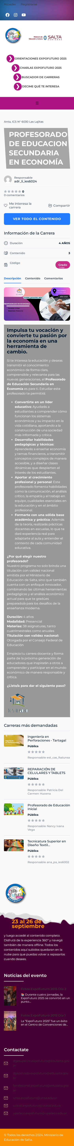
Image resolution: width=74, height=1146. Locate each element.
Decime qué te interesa (40, 86)
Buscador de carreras (41, 77)
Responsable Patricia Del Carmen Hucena (45, 791)
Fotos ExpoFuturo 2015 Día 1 (43, 1015)
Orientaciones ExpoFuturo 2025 (41, 58)
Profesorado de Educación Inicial (49, 807)
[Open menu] (37, 103)
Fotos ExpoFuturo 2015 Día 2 (43, 989)
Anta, (7, 121)
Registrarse (29, 4)
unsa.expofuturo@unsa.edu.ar (35, 1098)
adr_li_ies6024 (25, 181)
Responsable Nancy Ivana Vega (46, 827)
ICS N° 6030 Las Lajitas (27, 121)
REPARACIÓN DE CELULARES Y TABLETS (46, 771)
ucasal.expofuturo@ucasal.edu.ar (37, 1105)
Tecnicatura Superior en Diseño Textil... (47, 843)
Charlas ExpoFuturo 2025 (41, 68)
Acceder (10, 4)
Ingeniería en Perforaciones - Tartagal (47, 738)
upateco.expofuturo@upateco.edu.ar (40, 1113)
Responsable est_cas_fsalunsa (49, 757)
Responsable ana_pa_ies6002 (48, 862)
